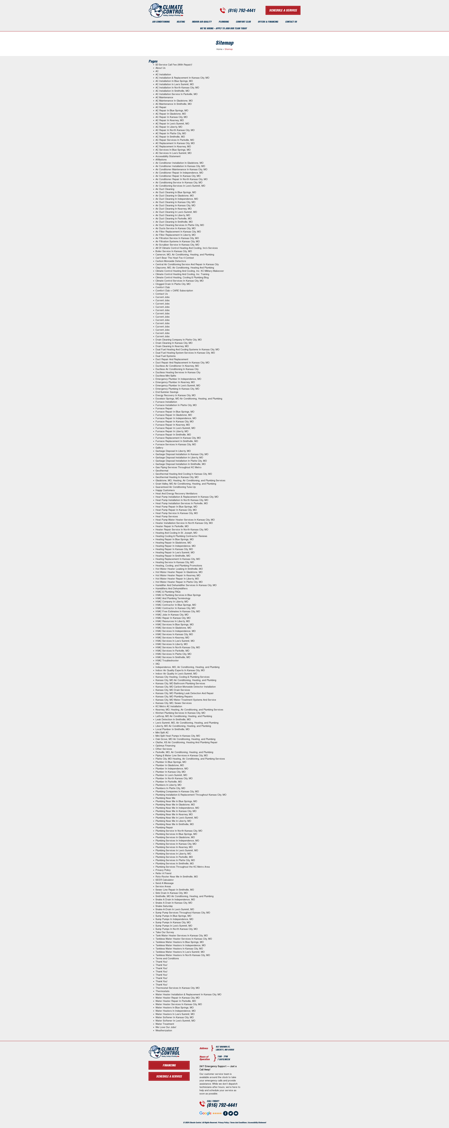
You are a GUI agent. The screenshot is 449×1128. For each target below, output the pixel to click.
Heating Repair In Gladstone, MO (173, 542)
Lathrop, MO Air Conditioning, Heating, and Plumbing (184, 716)
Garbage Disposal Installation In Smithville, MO (181, 464)
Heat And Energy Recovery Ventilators (176, 493)
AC (157, 71)
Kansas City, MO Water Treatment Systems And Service (186, 699)
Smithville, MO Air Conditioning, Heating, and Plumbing (185, 896)
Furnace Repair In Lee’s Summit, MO (175, 428)
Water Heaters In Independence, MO (176, 1010)
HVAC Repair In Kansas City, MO (173, 618)
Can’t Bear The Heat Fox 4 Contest (175, 257)
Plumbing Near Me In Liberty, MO (173, 821)
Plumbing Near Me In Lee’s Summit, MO (177, 817)
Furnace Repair (164, 408)
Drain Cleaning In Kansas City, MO (174, 343)
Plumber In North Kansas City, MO (174, 778)
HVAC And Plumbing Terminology (173, 598)
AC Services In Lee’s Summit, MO (174, 153)
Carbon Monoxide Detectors (171, 261)
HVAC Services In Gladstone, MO (173, 627)
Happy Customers (165, 490)
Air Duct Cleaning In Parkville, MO (174, 218)
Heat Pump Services (167, 516)
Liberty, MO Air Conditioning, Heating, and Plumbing (183, 726)
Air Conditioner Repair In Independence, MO (179, 172)
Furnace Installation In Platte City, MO (176, 405)
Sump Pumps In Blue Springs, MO (173, 915)
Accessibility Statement (168, 156)
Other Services (164, 749)
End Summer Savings (167, 392)
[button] (169, 1076)
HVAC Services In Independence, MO (176, 631)
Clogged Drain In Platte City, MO (173, 284)
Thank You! (161, 961)
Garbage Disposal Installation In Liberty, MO (179, 457)
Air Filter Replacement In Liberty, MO (176, 235)
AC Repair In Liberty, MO (169, 126)
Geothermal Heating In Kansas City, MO (177, 477)
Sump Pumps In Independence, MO (174, 919)
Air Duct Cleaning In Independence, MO (177, 198)
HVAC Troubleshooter (167, 660)
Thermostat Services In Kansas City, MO (178, 988)
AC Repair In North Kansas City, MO (175, 130)
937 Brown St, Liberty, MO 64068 (225, 1048)
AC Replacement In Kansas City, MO (175, 143)
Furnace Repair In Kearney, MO (173, 424)
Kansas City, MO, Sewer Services (174, 703)
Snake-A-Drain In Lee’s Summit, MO (175, 909)
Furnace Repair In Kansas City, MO (175, 421)
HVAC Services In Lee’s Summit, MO (175, 640)
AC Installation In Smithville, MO (172, 90)
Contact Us (291, 21)
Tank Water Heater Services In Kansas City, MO (182, 935)
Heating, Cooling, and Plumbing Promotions (179, 565)
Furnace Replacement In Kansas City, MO (178, 437)
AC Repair (161, 107)
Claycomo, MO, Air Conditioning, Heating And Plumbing (185, 267)
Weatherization (164, 1030)
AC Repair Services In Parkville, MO (175, 140)
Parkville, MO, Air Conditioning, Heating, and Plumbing (184, 752)
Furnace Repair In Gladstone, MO (174, 415)
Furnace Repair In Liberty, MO (172, 431)
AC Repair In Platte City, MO (171, 133)
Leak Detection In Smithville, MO (173, 719)
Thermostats (162, 991)
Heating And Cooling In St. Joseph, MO (176, 532)
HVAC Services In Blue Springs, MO (175, 624)
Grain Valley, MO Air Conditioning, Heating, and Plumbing (186, 483)
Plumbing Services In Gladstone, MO (175, 837)
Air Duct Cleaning (165, 189)
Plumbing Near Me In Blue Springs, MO (176, 801)
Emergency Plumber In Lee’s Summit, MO (178, 385)
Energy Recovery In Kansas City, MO (176, 395)
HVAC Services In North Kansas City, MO (178, 647)
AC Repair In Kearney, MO (170, 120)
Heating (181, 21)
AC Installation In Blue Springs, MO (174, 81)
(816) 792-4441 (241, 10)
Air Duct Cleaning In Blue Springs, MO (176, 192)
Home (219, 49)
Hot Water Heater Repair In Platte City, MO (179, 582)
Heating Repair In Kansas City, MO (174, 549)
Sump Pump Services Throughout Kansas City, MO (183, 912)
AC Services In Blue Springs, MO (173, 149)
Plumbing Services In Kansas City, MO (176, 843)
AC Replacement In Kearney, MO (173, 146)
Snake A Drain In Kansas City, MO (174, 902)
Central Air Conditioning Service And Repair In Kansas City (187, 264)
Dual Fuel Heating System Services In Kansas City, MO (185, 352)
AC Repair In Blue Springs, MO (172, 110)
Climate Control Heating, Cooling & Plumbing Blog (182, 277)
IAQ (157, 663)
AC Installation (163, 74)
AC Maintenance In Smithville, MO (174, 104)
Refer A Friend (163, 873)
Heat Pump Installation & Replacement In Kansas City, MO (187, 496)
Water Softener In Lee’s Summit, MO (175, 1020)
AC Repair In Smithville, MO (170, 136)
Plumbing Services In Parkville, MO (174, 857)
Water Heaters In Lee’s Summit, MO (175, 1014)
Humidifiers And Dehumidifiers (172, 588)
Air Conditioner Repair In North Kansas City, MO (182, 179)
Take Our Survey (165, 932)
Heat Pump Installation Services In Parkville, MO (182, 503)
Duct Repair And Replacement (172, 359)
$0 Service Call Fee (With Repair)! (174, 64)
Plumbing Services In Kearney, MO (174, 847)
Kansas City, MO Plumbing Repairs (174, 696)
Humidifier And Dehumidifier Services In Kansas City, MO (186, 585)
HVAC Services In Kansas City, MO (174, 634)
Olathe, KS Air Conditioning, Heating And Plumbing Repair (186, 742)
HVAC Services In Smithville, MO (173, 657)
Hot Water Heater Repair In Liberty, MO (177, 578)
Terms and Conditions (167, 958)
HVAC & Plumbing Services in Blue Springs (178, 595)
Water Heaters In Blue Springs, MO (175, 1007)
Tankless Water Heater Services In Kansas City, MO (184, 938)
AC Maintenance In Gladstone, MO (174, 100)
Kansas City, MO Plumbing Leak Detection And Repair (185, 693)
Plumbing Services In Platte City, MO (175, 860)
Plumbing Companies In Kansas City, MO (177, 791)
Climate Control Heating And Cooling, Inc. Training (182, 274)
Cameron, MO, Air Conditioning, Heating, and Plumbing (185, 254)
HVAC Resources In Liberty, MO (173, 621)
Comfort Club (243, 21)
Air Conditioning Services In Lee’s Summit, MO (180, 185)
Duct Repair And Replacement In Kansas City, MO (182, 362)
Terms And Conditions (238, 1122)
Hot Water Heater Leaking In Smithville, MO (179, 568)
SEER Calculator (165, 879)
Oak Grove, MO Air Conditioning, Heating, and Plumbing (185, 739)
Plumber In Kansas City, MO (171, 771)
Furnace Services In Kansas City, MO (176, 444)
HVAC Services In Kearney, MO (172, 637)
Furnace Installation (166, 401)
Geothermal (162, 470)
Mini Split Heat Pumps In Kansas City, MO (178, 735)
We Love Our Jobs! (166, 1027)
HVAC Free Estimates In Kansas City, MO (178, 611)
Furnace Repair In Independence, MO (176, 418)
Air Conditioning (161, 21)
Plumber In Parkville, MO (169, 781)
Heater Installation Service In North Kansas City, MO (184, 523)
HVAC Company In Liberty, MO (172, 601)
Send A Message (165, 883)
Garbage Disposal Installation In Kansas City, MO (182, 454)
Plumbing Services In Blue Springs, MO (176, 834)
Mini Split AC (162, 732)
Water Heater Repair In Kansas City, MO (178, 997)
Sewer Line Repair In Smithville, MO (175, 889)
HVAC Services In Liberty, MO (172, 644)
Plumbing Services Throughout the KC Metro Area (183, 866)
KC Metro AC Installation (169, 706)
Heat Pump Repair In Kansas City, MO (176, 510)
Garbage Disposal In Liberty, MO (173, 451)
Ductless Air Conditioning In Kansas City (177, 369)
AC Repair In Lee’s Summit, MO (172, 123)
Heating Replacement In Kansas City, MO (178, 559)
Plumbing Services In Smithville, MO (175, 863)
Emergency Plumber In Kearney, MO (175, 382)
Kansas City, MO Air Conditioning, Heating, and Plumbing (186, 680)
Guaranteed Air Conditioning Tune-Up (176, 487)
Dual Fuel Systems (166, 356)
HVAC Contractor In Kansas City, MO (175, 608)
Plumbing (224, 21)
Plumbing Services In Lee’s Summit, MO (177, 850)
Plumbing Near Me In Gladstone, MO (175, 804)
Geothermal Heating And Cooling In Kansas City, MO (184, 474)
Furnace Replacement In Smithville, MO (177, 441)
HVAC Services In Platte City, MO (173, 654)
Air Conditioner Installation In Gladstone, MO (179, 162)
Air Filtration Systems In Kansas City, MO (178, 241)
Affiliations (161, 159)
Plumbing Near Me (165, 798)
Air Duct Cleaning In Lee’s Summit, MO (176, 212)
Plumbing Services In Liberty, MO (173, 853)
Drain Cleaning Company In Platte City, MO (179, 339)
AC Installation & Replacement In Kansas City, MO (182, 77)
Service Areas (163, 886)
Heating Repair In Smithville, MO (173, 555)
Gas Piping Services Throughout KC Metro (178, 467)
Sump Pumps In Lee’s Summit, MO (174, 925)
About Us (160, 68)
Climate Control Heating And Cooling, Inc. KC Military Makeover (190, 271)
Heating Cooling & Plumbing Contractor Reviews (181, 536)
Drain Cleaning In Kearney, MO (172, 346)
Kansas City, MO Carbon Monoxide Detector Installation (186, 686)
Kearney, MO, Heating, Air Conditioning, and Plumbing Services (189, 709)
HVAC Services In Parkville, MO (172, 650)
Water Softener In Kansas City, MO (175, 1017)
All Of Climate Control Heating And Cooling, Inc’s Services (187, 248)
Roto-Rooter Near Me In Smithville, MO (177, 876)
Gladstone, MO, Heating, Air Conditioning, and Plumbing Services (190, 480)
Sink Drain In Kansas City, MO (172, 893)
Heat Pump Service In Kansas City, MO (177, 513)
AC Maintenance (164, 97)
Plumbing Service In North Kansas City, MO (179, 830)
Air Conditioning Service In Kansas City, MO (179, 182)
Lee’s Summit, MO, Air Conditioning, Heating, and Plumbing (187, 722)
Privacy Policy (163, 870)
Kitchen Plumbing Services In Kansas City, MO (180, 713)
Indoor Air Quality (202, 21)
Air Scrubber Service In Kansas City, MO (177, 244)
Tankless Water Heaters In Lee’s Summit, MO (180, 952)
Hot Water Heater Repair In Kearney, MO (178, 575)
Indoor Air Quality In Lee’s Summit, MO (176, 673)
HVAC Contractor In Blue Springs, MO (176, 604)
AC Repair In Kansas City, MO (172, 117)
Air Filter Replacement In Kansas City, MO (178, 231)
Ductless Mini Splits (166, 375)
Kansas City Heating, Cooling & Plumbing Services (183, 676)
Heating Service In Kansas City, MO (175, 562)
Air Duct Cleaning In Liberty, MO (173, 215)
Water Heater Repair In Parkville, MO (176, 1001)
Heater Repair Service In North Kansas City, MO (182, 529)
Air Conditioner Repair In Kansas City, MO (178, 176)
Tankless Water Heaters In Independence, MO (181, 945)
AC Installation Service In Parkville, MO (176, 94)
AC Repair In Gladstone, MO (171, 113)
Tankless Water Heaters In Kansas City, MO (179, 948)
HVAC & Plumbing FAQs (168, 591)
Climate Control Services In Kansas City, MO (180, 280)
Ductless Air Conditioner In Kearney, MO (177, 365)
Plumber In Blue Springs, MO (171, 762)
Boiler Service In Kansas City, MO (174, 251)
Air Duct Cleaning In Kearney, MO (174, 208)
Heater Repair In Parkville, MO (172, 526)
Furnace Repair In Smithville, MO (173, 434)
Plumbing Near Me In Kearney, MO (174, 814)
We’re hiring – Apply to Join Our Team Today (223, 28)
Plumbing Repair (164, 827)
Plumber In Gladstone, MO (170, 765)
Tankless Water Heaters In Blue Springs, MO (180, 942)
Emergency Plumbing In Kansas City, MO (177, 388)
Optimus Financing (165, 745)
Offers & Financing (268, 21)
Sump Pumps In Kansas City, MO (173, 922)
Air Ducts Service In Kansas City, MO (176, 228)
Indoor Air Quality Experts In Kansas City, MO (180, 670)
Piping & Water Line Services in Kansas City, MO (182, 755)
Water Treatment (165, 1024)
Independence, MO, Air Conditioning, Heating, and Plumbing (187, 667)
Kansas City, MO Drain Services (173, 690)
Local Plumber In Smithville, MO (173, 729)
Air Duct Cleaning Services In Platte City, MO (180, 225)
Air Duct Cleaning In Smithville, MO (174, 221)
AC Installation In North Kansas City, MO (177, 87)
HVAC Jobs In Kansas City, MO (172, 614)
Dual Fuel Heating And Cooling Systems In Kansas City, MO (187, 349)
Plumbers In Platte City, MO (170, 788)
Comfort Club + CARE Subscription (174, 290)
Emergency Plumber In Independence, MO (178, 379)
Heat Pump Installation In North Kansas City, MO (182, 500)
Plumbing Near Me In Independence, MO (177, 807)
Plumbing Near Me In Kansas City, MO (176, 811)
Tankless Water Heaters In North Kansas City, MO (183, 955)
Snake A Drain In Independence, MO (175, 899)
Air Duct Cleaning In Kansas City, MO (175, 202)
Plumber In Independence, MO (172, 768)
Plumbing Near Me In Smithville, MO (175, 824)
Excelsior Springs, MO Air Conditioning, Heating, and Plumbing (189, 398)
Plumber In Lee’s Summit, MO (171, 775)
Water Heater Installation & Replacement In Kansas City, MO (188, 994)
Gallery (159, 447)
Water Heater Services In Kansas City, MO (179, 1004)
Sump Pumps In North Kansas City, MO (177, 929)
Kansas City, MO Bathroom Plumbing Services (180, 683)
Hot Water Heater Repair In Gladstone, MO (179, 572)
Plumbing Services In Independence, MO (177, 840)
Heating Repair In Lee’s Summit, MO (175, 552)
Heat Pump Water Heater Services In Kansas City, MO (185, 519)
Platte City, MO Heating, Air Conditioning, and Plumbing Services (190, 758)
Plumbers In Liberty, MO (168, 785)
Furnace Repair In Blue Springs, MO (175, 411)
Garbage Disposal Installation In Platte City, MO (181, 460)
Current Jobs (163, 297)
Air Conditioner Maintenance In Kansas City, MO (181, 169)
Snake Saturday (164, 906)
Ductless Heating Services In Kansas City (178, 372)
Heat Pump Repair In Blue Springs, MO (176, 506)
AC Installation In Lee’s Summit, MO (175, 84)
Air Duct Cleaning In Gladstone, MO (175, 195)
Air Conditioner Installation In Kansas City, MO (180, 166)
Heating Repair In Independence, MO (176, 546)
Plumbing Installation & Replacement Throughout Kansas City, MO (191, 794)
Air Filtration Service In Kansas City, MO (177, 238)
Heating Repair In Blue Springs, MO (175, 539)
